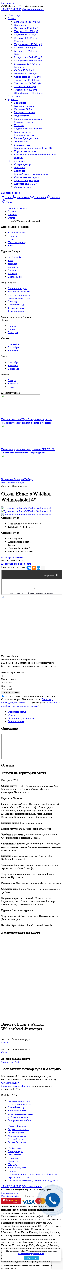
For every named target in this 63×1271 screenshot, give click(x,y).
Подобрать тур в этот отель (16, 563)
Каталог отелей (16, 232)
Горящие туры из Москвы (15, 1085)
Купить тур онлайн (24, 105)
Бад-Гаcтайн (14, 257)
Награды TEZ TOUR (25, 183)
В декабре (13, 362)
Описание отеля (17, 711)
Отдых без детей (17, 1142)
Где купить (20, 102)
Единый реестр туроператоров (31, 173)
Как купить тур (22, 131)
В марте (12, 380)
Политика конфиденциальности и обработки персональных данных (32, 1175)
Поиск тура (14, 15)
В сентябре (14, 344)
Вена (10, 260)
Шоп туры (13, 301)
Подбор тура (15, 1148)
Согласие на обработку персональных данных (31, 704)
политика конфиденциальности (34, 1209)
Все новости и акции (13, 482)
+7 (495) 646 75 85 (11, 9)
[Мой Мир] (38, 568)
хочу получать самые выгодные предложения (30, 696)
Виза (10, 245)
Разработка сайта (10, 1196)
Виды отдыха (21, 115)
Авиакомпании (22, 186)
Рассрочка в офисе (24, 112)
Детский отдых (16, 1139)
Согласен (31, 1258)
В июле (12, 329)
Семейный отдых (17, 288)
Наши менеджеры (24, 135)
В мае (11, 386)
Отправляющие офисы (26, 177)
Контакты (19, 170)
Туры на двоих (16, 311)
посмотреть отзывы (12, 557)
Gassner (5, 1052)
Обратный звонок (32, 1186)
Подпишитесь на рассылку (29, 118)
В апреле (13, 383)
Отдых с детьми (16, 1132)
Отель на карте (16, 721)
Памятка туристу (17, 242)
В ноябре (13, 350)
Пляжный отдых (17, 1126)
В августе (13, 332)
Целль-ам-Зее (15, 276)
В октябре (13, 347)
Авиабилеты (21, 141)
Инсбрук (12, 273)
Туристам (13, 99)
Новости (19, 125)
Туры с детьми (16, 307)
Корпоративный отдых (20, 1113)
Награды (12, 1164)
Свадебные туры (17, 304)
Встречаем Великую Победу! (17, 479)
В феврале (13, 368)
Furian (4, 1042)
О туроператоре (16, 161)
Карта (11, 239)
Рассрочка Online (23, 109)
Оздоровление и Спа (19, 1120)
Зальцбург (13, 266)
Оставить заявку (10, 1082)
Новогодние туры (17, 1110)
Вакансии (19, 167)
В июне (12, 325)
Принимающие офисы (26, 180)
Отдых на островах (18, 1129)
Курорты (12, 235)
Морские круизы (17, 1135)
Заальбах (12, 263)
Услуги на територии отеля (23, 718)
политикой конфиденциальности (31, 1253)
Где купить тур (9, 1192)
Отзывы (12, 714)
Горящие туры (22, 144)
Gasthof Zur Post (10, 1061)
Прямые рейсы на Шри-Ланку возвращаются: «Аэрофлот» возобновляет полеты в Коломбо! (26, 421)
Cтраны (12, 18)
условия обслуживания (14, 1212)
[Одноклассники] (34, 568)
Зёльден (12, 270)
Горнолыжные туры (19, 298)
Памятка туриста (23, 122)
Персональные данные (26, 151)
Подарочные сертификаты (28, 128)
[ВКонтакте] (29, 568)
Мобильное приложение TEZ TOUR (34, 148)
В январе (13, 365)
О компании (14, 1154)
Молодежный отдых (19, 291)
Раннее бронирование (26, 138)
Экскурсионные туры (20, 294)
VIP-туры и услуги (18, 1117)
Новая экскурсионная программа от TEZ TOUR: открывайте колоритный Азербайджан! (28, 451)
